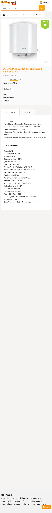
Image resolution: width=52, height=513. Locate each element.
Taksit (27, 111)
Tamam (46, 507)
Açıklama (10, 112)
